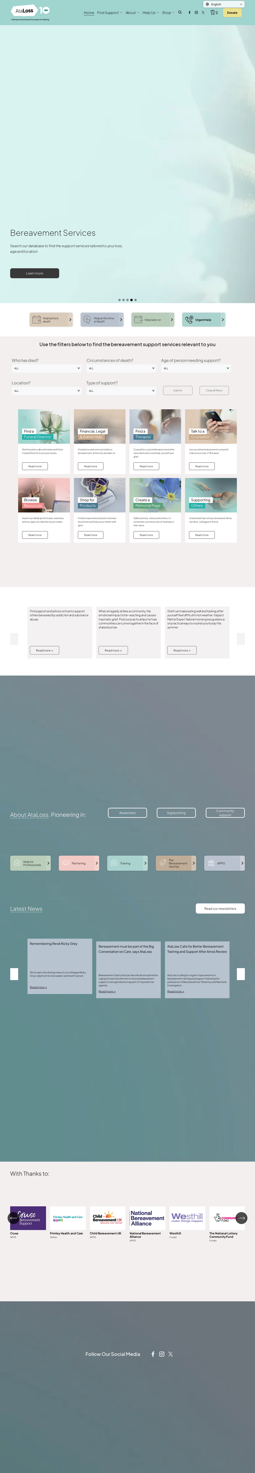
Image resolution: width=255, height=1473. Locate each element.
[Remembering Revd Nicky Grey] (59, 1042)
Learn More (227, 1330)
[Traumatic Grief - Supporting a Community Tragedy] (128, 710)
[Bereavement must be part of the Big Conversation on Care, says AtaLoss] (128, 1044)
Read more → (44, 755)
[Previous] (14, 1324)
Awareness (127, 918)
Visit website (68, 1330)
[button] (14, 744)
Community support (225, 918)
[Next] (241, 1324)
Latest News (26, 1013)
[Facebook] (189, 12)
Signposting (176, 918)
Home (89, 12)
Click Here (28, 1330)
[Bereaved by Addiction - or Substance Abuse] (59, 710)
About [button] (131, 12)
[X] (203, 12)
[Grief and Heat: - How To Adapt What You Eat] (197, 710)
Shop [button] (166, 12)
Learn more (142, 273)
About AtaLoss (29, 919)
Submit (177, 495)
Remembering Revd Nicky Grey (53, 1049)
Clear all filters (214, 495)
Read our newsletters (220, 1014)
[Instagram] (196, 12)
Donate (232, 12)
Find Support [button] (108, 12)
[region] (127, 1330)
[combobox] (47, 474)
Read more (35, 571)
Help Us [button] (149, 12)
